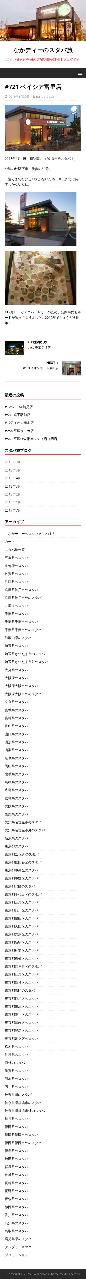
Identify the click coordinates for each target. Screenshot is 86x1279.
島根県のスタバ (16, 782)
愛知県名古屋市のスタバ (23, 822)
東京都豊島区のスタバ (21, 1030)
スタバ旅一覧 (15, 549)
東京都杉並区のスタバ (21, 950)
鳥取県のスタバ (16, 1231)
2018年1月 (13, 502)
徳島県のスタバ (16, 798)
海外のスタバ (15, 1062)
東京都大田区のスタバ (21, 926)
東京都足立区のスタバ (21, 1038)
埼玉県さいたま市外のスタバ (26, 661)
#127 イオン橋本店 (19, 422)
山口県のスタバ (16, 734)
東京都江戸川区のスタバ (23, 966)
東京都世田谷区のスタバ (23, 862)
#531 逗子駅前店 (17, 414)
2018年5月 (13, 470)
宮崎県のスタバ (16, 718)
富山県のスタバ (16, 726)
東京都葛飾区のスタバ (21, 1022)
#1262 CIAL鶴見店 (19, 406)
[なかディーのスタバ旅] (43, 38)
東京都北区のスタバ (20, 886)
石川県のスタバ (16, 1086)
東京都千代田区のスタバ (23, 894)
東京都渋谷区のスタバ (21, 982)
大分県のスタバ (16, 670)
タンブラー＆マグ (18, 1247)
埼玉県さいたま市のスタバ (25, 654)
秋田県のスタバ (16, 1158)
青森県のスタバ (16, 1198)
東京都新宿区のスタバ (21, 942)
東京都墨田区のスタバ (21, 918)
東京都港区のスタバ (20, 990)
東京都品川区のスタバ (21, 910)
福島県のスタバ (16, 1150)
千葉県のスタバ (16, 613)
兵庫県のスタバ (16, 581)
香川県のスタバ (16, 1215)
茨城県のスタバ (16, 1174)
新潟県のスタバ (16, 838)
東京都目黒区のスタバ (21, 998)
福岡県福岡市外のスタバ (23, 1142)
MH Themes (72, 1274)
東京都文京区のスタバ (21, 934)
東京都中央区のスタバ (21, 870)
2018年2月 (13, 494)
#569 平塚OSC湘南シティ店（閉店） (32, 438)
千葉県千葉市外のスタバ (23, 629)
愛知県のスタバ (16, 814)
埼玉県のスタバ (16, 645)
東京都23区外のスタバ (22, 854)
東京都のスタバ (16, 846)
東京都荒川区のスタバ (21, 1014)
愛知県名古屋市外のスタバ (25, 830)
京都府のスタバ (16, 565)
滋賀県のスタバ (16, 1070)
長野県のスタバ (16, 1191)
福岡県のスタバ (16, 1126)
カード (10, 541)
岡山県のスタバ (16, 766)
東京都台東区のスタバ (21, 902)
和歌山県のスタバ (18, 637)
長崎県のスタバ (16, 1183)
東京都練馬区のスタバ (21, 1006)
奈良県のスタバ (16, 702)
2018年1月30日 (19, 96)
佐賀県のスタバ (16, 573)
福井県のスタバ (16, 1118)
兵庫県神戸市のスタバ (21, 589)
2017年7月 (13, 510)
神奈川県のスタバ (18, 1094)
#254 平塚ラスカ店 (19, 430)
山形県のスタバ (16, 742)
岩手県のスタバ (16, 774)
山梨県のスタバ (16, 750)
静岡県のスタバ (16, 1207)
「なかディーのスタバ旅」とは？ (30, 533)
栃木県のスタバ (16, 1046)
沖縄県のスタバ (16, 1054)
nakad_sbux (45, 96)
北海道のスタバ (16, 605)
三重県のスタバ (16, 557)
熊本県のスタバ (16, 1078)
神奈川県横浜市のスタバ (23, 1102)
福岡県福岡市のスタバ (21, 1134)
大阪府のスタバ (16, 678)
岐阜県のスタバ (16, 758)
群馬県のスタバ (16, 1166)
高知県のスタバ (16, 1223)
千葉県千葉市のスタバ (21, 621)
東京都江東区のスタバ (21, 974)
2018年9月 (13, 462)
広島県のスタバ (16, 790)
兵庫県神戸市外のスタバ (23, 597)
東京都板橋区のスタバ (21, 958)
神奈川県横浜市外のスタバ (25, 1110)
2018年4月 (13, 478)
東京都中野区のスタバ (21, 878)
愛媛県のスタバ (16, 806)
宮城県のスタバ (16, 710)
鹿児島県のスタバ (18, 1239)
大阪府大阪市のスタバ (21, 685)
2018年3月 (13, 486)
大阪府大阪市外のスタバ (23, 694)
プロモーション (16, 1255)
